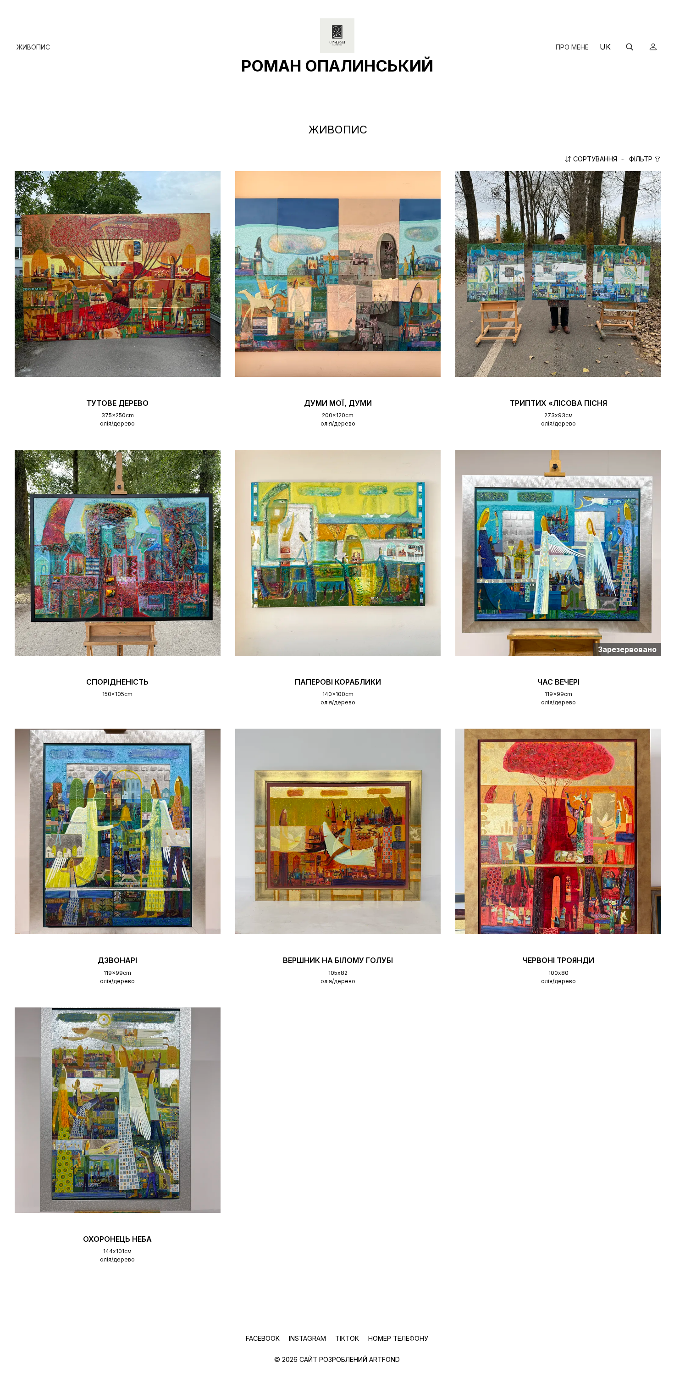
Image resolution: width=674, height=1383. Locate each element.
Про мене (572, 47)
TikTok (348, 1338)
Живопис (33, 47)
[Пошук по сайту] (629, 47)
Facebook (264, 1338)
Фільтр (641, 159)
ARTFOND (384, 1359)
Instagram (308, 1338)
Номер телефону (398, 1338)
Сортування (595, 159)
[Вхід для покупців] (652, 46)
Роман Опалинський (337, 65)
